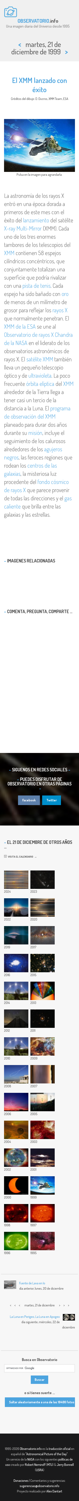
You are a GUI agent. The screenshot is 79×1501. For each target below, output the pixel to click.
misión (35, 432)
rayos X (59, 310)
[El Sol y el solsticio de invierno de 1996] (16, 1241)
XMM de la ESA (20, 326)
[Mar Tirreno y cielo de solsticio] (16, 991)
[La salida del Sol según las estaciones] (42, 1102)
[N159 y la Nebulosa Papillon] (42, 1130)
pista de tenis (36, 285)
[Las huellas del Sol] (16, 963)
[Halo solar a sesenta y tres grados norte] (16, 907)
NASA (30, 1459)
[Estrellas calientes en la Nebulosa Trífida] (42, 1241)
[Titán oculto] (16, 1130)
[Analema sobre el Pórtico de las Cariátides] (16, 1074)
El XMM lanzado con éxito (39, 85)
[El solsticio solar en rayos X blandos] (16, 1213)
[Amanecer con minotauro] (16, 1102)
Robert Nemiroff (35, 1465)
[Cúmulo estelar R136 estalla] (42, 1046)
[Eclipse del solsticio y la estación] (16, 1185)
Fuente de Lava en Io (32, 1283)
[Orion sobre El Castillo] (16, 1018)
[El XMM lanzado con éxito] (42, 1185)
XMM (9, 253)
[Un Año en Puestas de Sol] (16, 879)
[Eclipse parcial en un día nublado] (42, 1157)
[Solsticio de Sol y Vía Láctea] (42, 935)
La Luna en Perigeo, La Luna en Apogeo (35, 1317)
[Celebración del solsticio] (16, 1157)
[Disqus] (39, 676)
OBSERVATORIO (33, 20)
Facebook (29, 800)
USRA (39, 1470)
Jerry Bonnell (65, 1465)
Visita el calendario (20, 856)
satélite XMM (39, 359)
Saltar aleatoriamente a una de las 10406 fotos (41, 1402)
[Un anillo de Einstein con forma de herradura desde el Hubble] (42, 1018)
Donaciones (21, 1481)
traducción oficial (59, 1449)
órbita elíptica (40, 383)
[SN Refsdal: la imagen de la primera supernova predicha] (42, 963)
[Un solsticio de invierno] (42, 1213)
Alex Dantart (54, 1491)
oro (65, 293)
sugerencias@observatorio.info (39, 1486)
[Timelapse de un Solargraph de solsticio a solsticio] (16, 935)
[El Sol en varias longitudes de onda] (42, 991)
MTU (49, 1465)
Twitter (51, 800)
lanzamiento (36, 220)
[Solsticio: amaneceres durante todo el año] (42, 907)
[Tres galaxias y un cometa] (42, 879)
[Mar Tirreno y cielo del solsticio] (16, 1046)
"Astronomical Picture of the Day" (46, 1454)
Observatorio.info (31, 1449)
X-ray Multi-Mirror (23, 228)
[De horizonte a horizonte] (42, 1074)
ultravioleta (39, 375)
